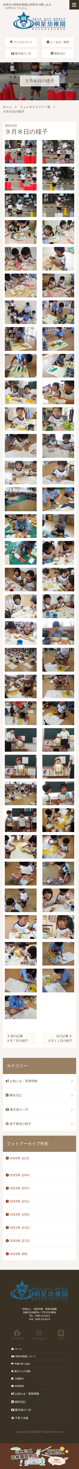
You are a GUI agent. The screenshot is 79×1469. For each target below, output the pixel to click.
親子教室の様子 (20, 1123)
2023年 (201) (20, 1201)
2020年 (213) (20, 1240)
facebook (17, 1338)
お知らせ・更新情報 (23, 1081)
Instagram (39, 1338)
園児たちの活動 (22, 1371)
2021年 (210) (20, 1227)
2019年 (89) (19, 1254)
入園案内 (19, 1378)
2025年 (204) (20, 1175)
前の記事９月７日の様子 (17, 1038)
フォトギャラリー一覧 (35, 107)
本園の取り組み (22, 1363)
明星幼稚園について (25, 1356)
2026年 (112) (19, 1158)
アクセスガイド (23, 42)
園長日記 (59, 53)
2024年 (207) (20, 1188)
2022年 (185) (20, 1214)
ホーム (7, 107)
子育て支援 (21, 1418)
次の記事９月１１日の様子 (60, 1038)
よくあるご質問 (59, 42)
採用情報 (19, 1386)
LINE (61, 1338)
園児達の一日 (23, 53)
